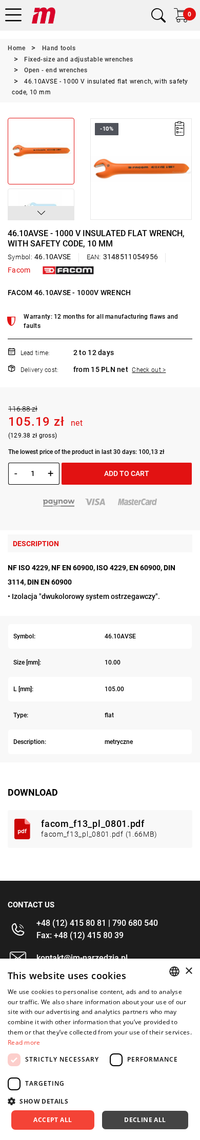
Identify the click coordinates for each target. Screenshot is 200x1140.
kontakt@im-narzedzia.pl (82, 958)
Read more (24, 1042)
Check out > (149, 370)
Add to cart (126, 473)
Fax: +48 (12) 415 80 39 (80, 935)
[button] (41, 213)
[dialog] (100, 1049)
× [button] (188, 971)
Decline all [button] (145, 1119)
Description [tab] (36, 544)
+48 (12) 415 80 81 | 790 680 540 (97, 923)
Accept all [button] (52, 1119)
